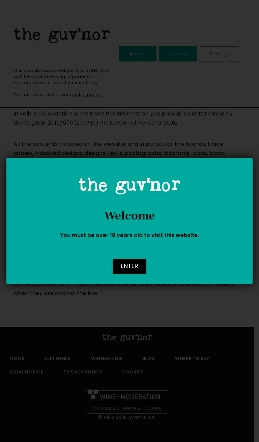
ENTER (129, 266)
